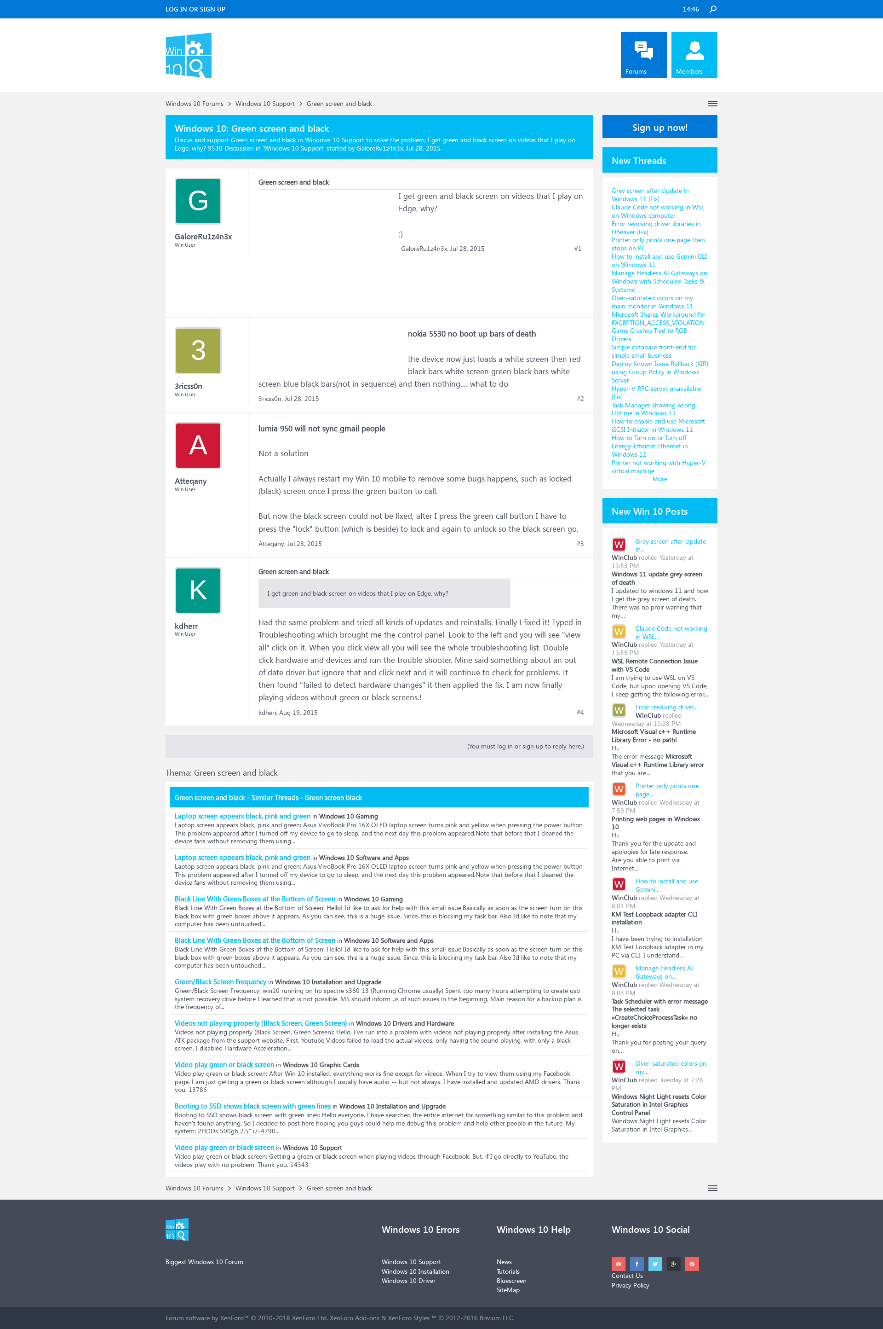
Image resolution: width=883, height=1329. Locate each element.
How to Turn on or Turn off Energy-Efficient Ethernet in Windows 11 (650, 445)
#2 (580, 399)
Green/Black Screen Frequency (220, 981)
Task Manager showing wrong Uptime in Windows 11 (653, 409)
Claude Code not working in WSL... (671, 632)
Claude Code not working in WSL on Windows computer (658, 211)
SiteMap (508, 1289)
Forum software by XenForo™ (247, 1317)
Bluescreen (512, 1280)
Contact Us (627, 1275)
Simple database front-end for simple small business (654, 351)
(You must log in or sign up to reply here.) (525, 746)
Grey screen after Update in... (671, 545)
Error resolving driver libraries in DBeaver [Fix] (656, 227)
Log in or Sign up (195, 9)
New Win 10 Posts (650, 510)
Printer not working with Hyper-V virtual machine (659, 466)
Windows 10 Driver (409, 1280)
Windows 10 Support (293, 148)
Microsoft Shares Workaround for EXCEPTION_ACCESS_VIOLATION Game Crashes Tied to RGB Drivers (658, 326)
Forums (636, 71)
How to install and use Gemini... (667, 885)
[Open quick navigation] (712, 103)
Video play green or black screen (224, 1064)
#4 (580, 712)
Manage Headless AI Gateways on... (664, 972)
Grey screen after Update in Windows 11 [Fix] (650, 194)
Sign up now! (660, 126)
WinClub (624, 557)
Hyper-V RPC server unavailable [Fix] (656, 392)
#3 (580, 544)
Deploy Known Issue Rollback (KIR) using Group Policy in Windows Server (660, 371)
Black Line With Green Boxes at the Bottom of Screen (255, 898)
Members (689, 71)
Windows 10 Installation (415, 1271)
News (504, 1261)
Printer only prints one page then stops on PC (658, 243)
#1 (578, 248)
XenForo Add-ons (354, 1317)
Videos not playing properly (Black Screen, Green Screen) (261, 1022)
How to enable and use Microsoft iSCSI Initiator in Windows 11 (658, 425)
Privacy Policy (630, 1285)
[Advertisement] (327, 247)
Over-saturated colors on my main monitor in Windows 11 (653, 301)
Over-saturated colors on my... (671, 1067)
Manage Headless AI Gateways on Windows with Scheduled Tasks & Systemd (659, 281)
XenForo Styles (409, 1317)
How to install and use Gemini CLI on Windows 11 (659, 260)
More (660, 478)
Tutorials (508, 1271)
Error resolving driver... (667, 706)
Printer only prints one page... (667, 789)
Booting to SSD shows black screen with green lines (253, 1105)
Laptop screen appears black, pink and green (242, 815)
